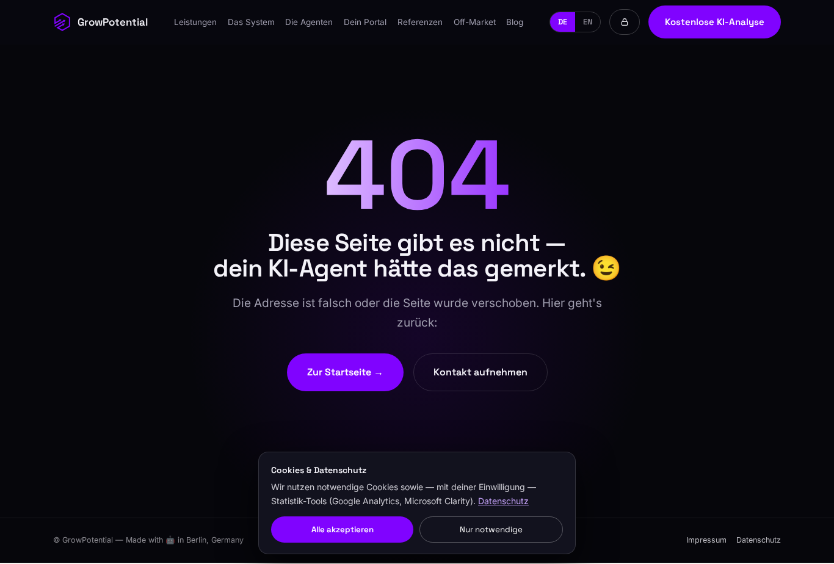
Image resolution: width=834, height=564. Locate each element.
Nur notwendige (491, 529)
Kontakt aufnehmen (480, 372)
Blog (514, 22)
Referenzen (420, 22)
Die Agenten (309, 22)
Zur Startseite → (345, 372)
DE (562, 22)
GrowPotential (113, 22)
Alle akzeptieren (342, 529)
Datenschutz (758, 539)
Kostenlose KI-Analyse (714, 21)
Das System (251, 22)
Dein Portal (365, 22)
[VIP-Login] (624, 22)
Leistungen (195, 22)
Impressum (706, 539)
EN (587, 22)
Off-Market (475, 22)
